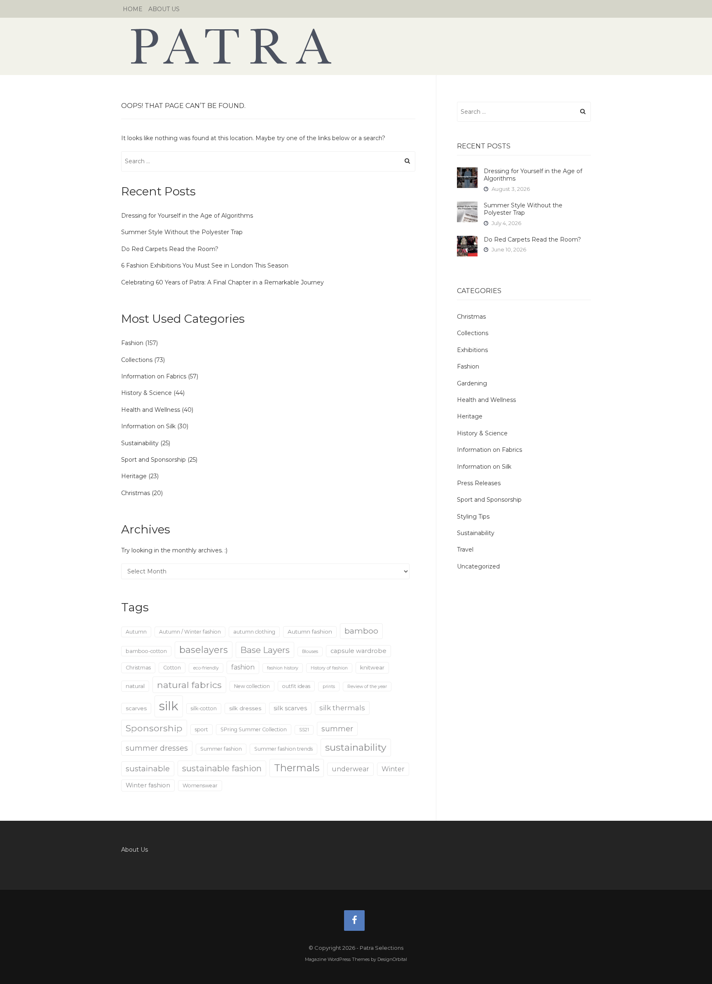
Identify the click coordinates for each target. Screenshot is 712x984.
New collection (252, 686)
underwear (350, 769)
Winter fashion (148, 785)
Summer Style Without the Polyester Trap (182, 232)
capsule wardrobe (358, 651)
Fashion (132, 343)
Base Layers (265, 650)
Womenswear (200, 785)
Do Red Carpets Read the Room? (169, 249)
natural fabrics (189, 684)
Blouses (310, 651)
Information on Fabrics (153, 376)
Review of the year (367, 686)
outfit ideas (296, 686)
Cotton (172, 668)
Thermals (296, 768)
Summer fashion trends (283, 749)
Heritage (134, 476)
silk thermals (342, 708)
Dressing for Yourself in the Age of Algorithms (187, 215)
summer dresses (157, 748)
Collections (136, 360)
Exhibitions (472, 350)
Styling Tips (473, 516)
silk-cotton (204, 708)
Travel (465, 549)
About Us (164, 9)
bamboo (361, 631)
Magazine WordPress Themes (337, 959)
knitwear (372, 667)
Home (133, 9)
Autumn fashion (310, 631)
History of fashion (329, 668)
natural (135, 686)
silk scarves (290, 708)
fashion (243, 667)
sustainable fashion (222, 768)
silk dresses (245, 708)
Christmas (135, 493)
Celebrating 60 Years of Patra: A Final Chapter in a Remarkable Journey (222, 282)
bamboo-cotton (146, 651)
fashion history (282, 668)
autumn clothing (254, 632)
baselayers (203, 649)
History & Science (146, 393)
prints (329, 686)
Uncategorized (478, 566)
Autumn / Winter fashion (190, 632)
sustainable (148, 768)
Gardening (472, 383)
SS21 (304, 730)
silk (168, 706)
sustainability (355, 747)
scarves (136, 708)
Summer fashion (221, 749)
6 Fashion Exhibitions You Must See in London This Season (204, 265)
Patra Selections (356, 46)
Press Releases (479, 483)
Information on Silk (148, 426)
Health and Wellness (150, 409)
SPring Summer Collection (253, 729)
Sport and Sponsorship (153, 459)
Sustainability (140, 443)
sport (201, 729)
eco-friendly (206, 668)
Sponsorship (154, 728)
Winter (393, 769)
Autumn (136, 632)
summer (337, 728)
